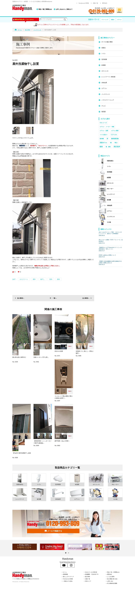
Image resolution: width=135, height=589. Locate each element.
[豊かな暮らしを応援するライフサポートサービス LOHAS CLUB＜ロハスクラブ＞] (26, 547)
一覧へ (54, 298)
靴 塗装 (108, 146)
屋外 (34, 279)
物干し (42, 279)
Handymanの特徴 (84, 3)
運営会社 (104, 3)
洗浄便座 (104, 59)
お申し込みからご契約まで (64, 9)
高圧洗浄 (117, 146)
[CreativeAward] (54, 547)
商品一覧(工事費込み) (45, 9)
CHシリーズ (103, 122)
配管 (101, 146)
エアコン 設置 (104, 130)
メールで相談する (54, 531)
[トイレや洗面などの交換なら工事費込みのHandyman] (33, 575)
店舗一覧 (95, 3)
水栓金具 (104, 82)
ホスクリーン (24, 279)
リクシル (114, 134)
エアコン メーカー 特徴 (107, 126)
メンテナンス (105, 94)
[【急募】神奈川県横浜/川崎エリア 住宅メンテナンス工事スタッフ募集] (109, 547)
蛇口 (116, 142)
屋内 (58, 279)
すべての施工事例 (106, 42)
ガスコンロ (104, 71)
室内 (50, 279)
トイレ (103, 53)
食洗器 (103, 111)
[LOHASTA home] (81, 547)
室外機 (102, 138)
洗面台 (112, 19)
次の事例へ (85, 298)
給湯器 (103, 65)
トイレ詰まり (103, 134)
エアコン (119, 19)
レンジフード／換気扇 (108, 76)
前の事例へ (20, 298)
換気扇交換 (115, 138)
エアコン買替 (114, 130)
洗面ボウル (103, 142)
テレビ (103, 106)
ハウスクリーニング (107, 100)
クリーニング (105, 19)
